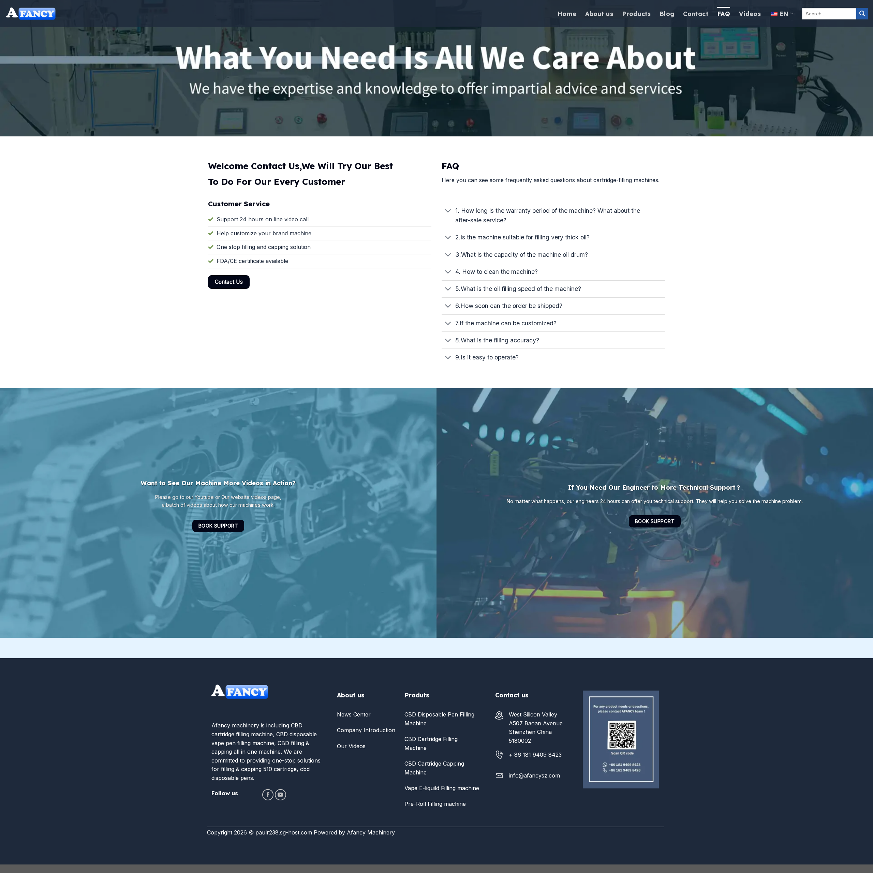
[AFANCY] (31, 14)
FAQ (723, 13)
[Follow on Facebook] (267, 794)
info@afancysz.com (534, 775)
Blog (667, 13)
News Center (354, 714)
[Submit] (862, 13)
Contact (695, 13)
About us (599, 13)
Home (567, 13)
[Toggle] (448, 211)
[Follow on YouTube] (280, 794)
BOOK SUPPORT (218, 526)
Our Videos (351, 746)
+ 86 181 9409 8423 (535, 754)
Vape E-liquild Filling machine (441, 788)
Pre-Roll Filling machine (435, 803)
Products (636, 13)
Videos (750, 13)
